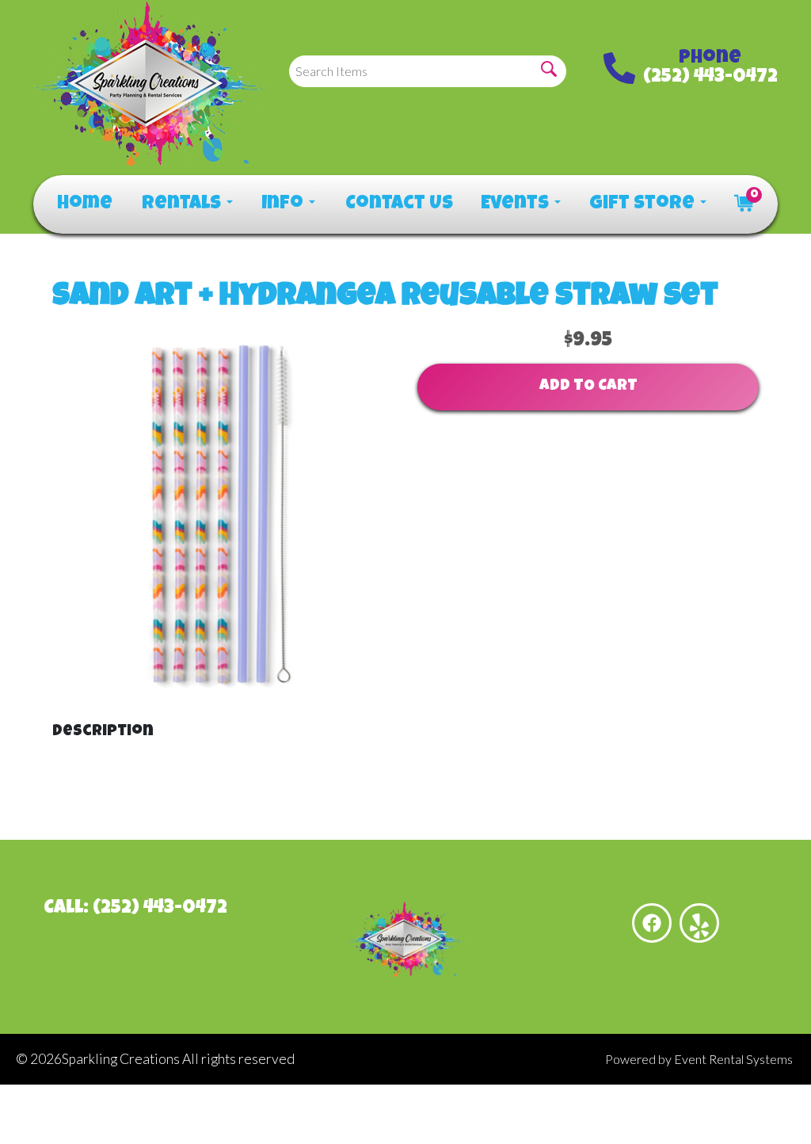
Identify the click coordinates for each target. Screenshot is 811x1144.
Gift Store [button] (644, 204)
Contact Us (397, 204)
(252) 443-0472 (710, 77)
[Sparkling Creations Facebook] (652, 923)
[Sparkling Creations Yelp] (699, 923)
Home (83, 204)
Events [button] (517, 204)
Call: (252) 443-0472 (135, 908)
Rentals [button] (183, 204)
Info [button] (284, 204)
